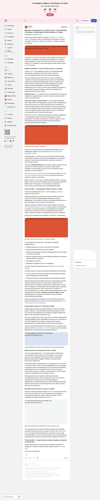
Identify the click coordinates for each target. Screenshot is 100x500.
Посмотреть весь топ (80, 265)
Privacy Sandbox (38, 328)
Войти (94, 20)
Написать (86, 20)
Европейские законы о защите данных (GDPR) (38, 173)
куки (12, 496)
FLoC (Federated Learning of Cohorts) (35, 207)
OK (19, 497)
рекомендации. (8, 147)
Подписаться (64, 26)
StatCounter (50, 391)
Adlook (30, 26)
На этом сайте (48, 328)
